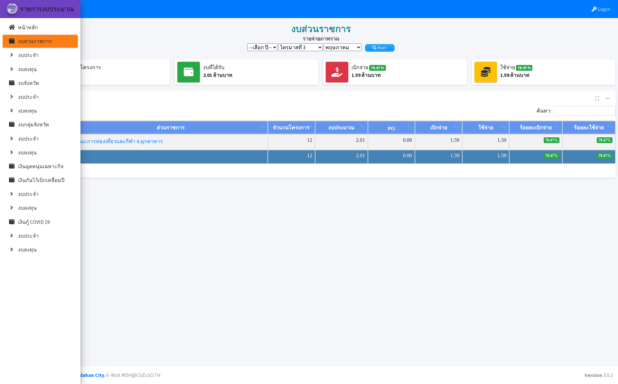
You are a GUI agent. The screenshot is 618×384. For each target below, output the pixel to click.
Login (603, 9)
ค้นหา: (544, 110)
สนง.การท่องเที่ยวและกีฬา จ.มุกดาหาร (119, 141)
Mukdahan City (87, 375)
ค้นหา (381, 48)
